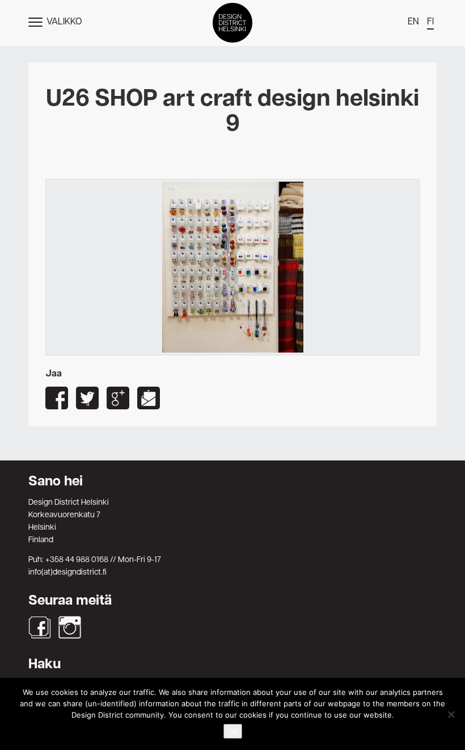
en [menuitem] (413, 22)
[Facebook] (39, 627)
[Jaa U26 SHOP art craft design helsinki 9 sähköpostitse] (148, 398)
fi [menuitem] (430, 22)
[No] (450, 714)
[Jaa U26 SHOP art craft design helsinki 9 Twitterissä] (87, 398)
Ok (233, 731)
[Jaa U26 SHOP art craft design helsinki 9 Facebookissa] (56, 398)
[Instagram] (69, 627)
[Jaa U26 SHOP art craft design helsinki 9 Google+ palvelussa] (118, 398)
